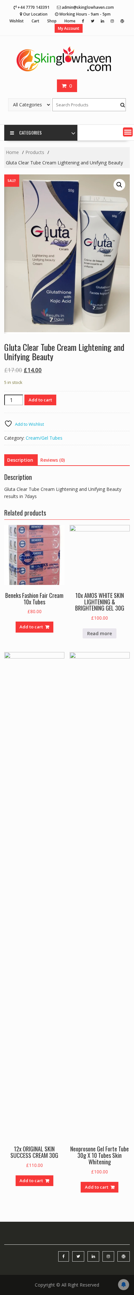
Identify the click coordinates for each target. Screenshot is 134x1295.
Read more (99, 633)
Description (20, 460)
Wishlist (16, 21)
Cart (35, 21)
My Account (68, 28)
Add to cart (40, 400)
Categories (30, 132)
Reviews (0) (52, 460)
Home (69, 21)
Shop (52, 21)
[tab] (20, 460)
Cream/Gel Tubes (44, 438)
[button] (128, 132)
